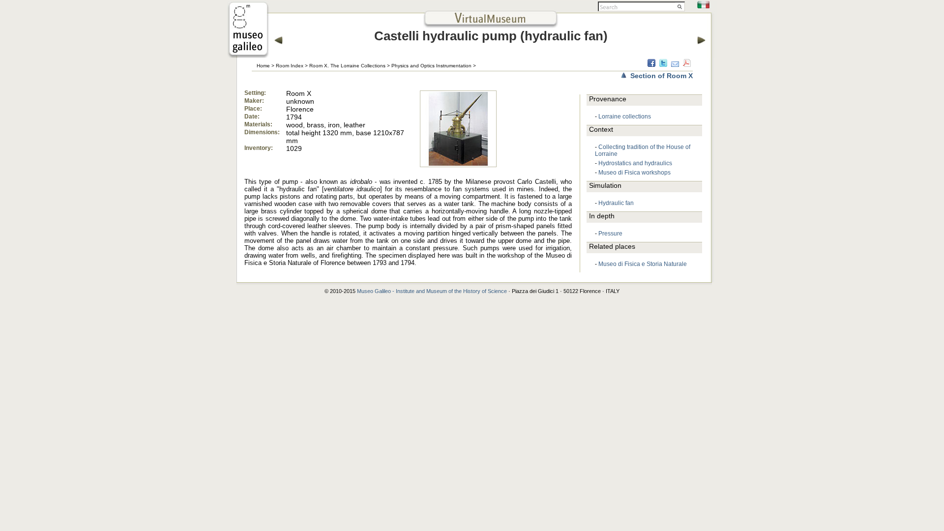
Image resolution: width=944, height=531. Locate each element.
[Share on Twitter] (663, 64)
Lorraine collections (624, 116)
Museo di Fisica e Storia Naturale (642, 264)
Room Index (289, 65)
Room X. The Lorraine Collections (347, 65)
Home (263, 65)
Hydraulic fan (616, 203)
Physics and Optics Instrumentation (431, 65)
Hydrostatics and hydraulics (635, 163)
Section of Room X (661, 76)
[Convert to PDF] (687, 64)
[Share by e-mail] (675, 64)
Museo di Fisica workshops (634, 172)
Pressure (610, 233)
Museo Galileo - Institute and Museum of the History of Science (432, 291)
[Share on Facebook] (651, 64)
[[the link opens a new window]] (248, 55)
